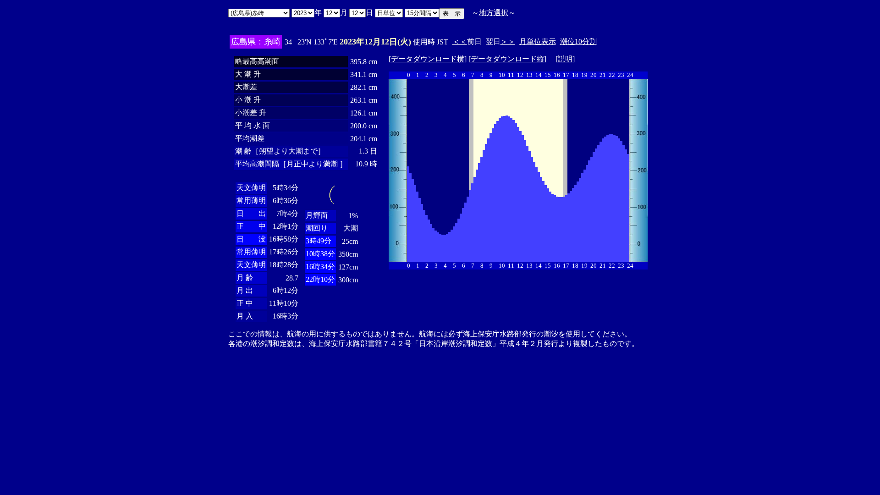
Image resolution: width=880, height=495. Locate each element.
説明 (565, 59)
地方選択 (493, 12)
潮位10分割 (578, 41)
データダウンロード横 (427, 59)
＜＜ (459, 41)
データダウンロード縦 (507, 59)
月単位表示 (537, 41)
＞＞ (507, 41)
